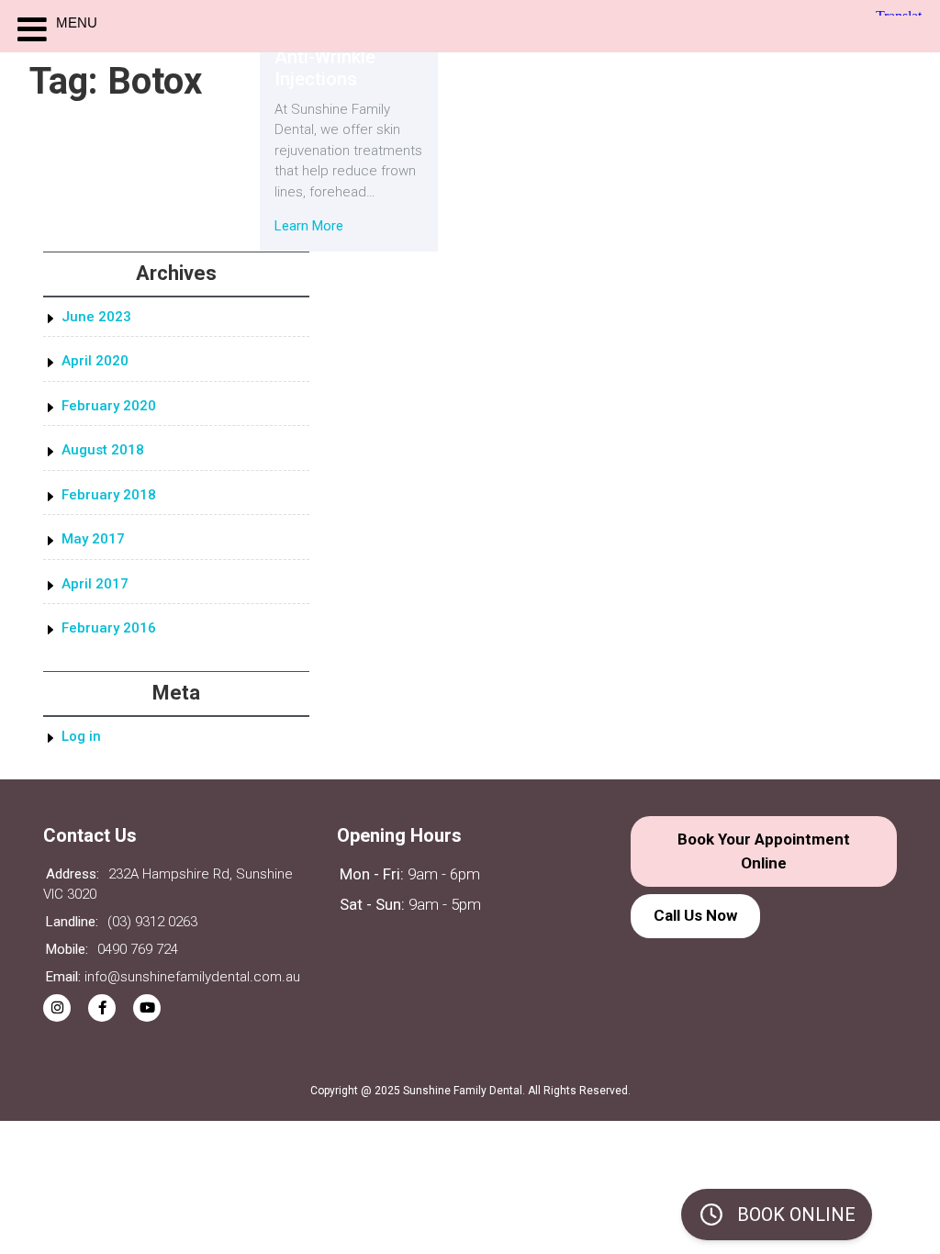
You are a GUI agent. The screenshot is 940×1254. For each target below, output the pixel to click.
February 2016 (109, 628)
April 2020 (95, 361)
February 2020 (109, 405)
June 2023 (96, 316)
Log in (81, 736)
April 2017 (95, 584)
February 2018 (109, 495)
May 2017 (93, 539)
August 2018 (103, 450)
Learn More (308, 226)
